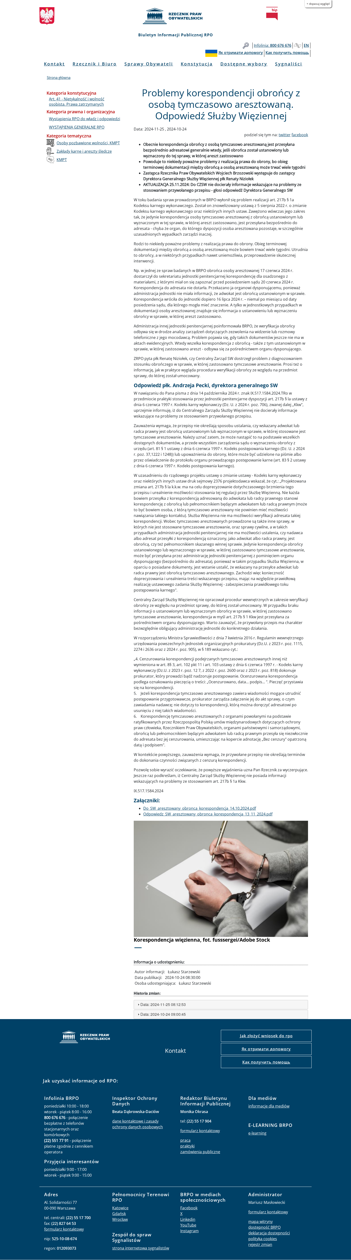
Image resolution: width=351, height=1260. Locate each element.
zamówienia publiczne (200, 1151)
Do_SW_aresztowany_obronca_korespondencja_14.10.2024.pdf (199, 808)
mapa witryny (260, 1221)
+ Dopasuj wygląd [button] (318, 4)
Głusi (297, 46)
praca (185, 1140)
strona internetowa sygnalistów (140, 1248)
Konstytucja (197, 64)
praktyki (187, 1146)
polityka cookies (262, 1238)
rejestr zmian (260, 1244)
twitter (285, 134)
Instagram (189, 1230)
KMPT (62, 159)
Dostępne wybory (243, 64)
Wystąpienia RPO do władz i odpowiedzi (84, 118)
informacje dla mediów (268, 1106)
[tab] (221, 1004)
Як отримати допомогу (266, 1049)
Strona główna (58, 77)
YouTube (188, 1225)
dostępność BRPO (264, 1227)
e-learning (257, 1133)
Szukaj (245, 46)
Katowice (120, 1208)
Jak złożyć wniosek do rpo (266, 1035)
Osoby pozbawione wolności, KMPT (88, 143)
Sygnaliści (288, 64)
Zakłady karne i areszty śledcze (84, 151)
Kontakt (54, 64)
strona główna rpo (85, 1038)
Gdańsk (119, 1213)
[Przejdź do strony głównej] (175, 16)
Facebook (188, 1208)
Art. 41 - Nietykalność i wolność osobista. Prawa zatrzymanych (76, 101)
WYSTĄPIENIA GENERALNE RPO (76, 127)
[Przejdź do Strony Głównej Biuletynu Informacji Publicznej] (272, 13)
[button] (147, 888)
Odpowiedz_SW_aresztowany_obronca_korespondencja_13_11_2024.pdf (207, 814)
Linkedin (187, 1219)
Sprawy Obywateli (148, 64)
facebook (300, 134)
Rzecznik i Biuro (95, 64)
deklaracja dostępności (269, 1233)
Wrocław (120, 1219)
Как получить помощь (266, 1062)
